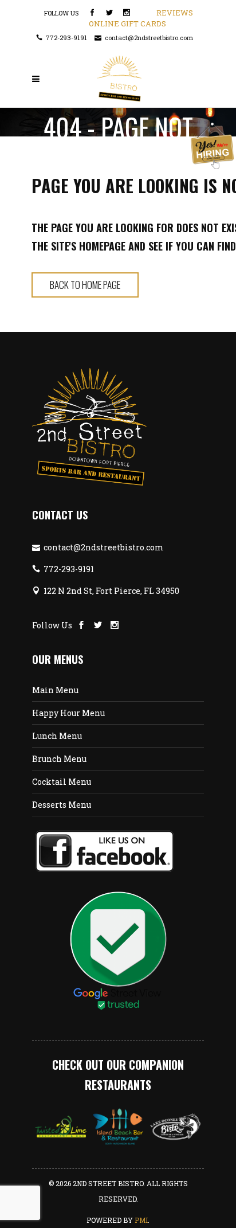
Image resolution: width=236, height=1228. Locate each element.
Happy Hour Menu (68, 712)
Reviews (174, 12)
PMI (141, 1220)
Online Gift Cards (127, 23)
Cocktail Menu (61, 781)
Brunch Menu (59, 758)
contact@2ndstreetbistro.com (149, 37)
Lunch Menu (57, 735)
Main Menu (55, 690)
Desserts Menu (61, 804)
